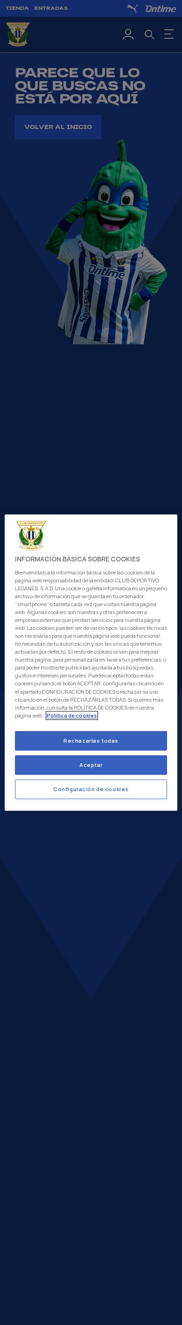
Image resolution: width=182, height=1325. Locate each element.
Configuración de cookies (91, 788)
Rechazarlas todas (91, 740)
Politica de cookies (72, 715)
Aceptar (91, 764)
